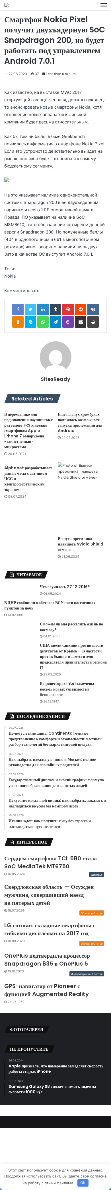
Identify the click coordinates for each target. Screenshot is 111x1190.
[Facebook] (18, 309)
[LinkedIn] (43, 309)
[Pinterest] (68, 309)
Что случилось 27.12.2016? (65, 587)
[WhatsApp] (43, 322)
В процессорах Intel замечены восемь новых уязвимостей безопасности (67, 689)
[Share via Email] (80, 322)
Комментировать (21, 290)
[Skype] (30, 322)
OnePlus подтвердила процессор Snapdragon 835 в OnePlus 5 (47, 960)
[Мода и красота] (6, 5)
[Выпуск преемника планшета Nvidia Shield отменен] (82, 497)
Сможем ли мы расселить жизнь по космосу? (71, 627)
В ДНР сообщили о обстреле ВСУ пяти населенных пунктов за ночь (49, 605)
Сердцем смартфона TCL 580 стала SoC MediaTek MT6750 (50, 862)
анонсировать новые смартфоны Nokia (50, 107)
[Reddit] (80, 309)
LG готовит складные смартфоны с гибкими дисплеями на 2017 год (50, 929)
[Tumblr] (55, 309)
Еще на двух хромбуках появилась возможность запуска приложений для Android (80, 422)
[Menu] (103, 5)
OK (82, 1182)
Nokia (10, 276)
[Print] (93, 322)
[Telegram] (55, 322)
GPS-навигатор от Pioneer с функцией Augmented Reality (46, 990)
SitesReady (55, 379)
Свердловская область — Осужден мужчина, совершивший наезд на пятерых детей (49, 895)
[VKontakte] (93, 309)
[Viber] (68, 322)
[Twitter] (30, 309)
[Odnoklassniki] (18, 322)
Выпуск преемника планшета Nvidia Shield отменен (80, 544)
